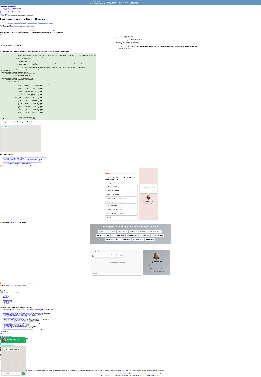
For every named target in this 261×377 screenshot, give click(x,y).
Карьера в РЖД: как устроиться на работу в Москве (15, 315)
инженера (23, 23)
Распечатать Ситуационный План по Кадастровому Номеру (17, 323)
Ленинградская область (6, 334)
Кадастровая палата (7, 304)
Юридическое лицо (7, 302)
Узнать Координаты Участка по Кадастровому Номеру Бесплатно (18, 329)
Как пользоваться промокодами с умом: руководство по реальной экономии (20, 310)
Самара (153, 373)
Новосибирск (123, 373)
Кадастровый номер (7, 296)
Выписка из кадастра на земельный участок (13, 318)
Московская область (6, 333)
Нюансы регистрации (8, 301)
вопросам (10, 23)
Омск (149, 373)
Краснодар (158, 373)
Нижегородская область (6, 336)
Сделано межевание (7, 298)
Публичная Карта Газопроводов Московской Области (15, 327)
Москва (108, 373)
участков (51, 23)
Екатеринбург (130, 373)
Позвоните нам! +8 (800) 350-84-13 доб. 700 (10, 11)
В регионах (103, 373)
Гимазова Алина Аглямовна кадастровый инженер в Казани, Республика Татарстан (22, 159)
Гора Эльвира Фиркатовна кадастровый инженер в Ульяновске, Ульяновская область (22, 160)
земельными (17, 23)
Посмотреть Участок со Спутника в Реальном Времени (15, 321)
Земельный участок (7, 300)
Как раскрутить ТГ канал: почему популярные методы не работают (18, 314)
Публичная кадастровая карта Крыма (11, 324)
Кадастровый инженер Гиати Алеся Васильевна (14, 158)
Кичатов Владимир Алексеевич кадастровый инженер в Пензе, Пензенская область (22, 162)
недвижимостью (43, 23)
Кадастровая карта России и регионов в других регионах (16, 320)
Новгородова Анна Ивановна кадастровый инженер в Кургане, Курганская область (22, 319)
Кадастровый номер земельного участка (12, 8)
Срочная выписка (7, 9)
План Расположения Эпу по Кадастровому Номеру (15, 326)
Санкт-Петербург (115, 373)
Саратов (158, 375)
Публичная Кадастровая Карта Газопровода (13, 325)
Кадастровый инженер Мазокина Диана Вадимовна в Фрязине (17, 163)
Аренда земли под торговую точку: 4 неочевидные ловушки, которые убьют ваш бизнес (23, 309)
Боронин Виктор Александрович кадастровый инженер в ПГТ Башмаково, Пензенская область (25, 157)
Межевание (5, 297)
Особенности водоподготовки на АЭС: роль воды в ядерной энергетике (19, 312)
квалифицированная (32, 23)
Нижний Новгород (142, 373)
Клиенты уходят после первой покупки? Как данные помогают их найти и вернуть (22, 313)
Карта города (6, 303)
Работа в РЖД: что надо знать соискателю (12, 316)
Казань (135, 373)
